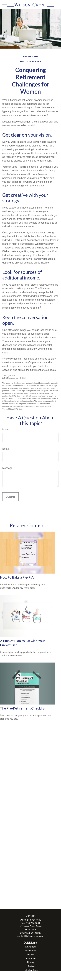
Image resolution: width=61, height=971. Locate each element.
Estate (30, 954)
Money (30, 962)
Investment (30, 950)
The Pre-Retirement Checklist (23, 708)
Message (7, 468)
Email (5, 448)
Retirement (30, 946)
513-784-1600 (34, 919)
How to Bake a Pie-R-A (17, 577)
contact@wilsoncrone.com (30, 936)
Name (5, 429)
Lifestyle (30, 966)
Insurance (31, 958)
